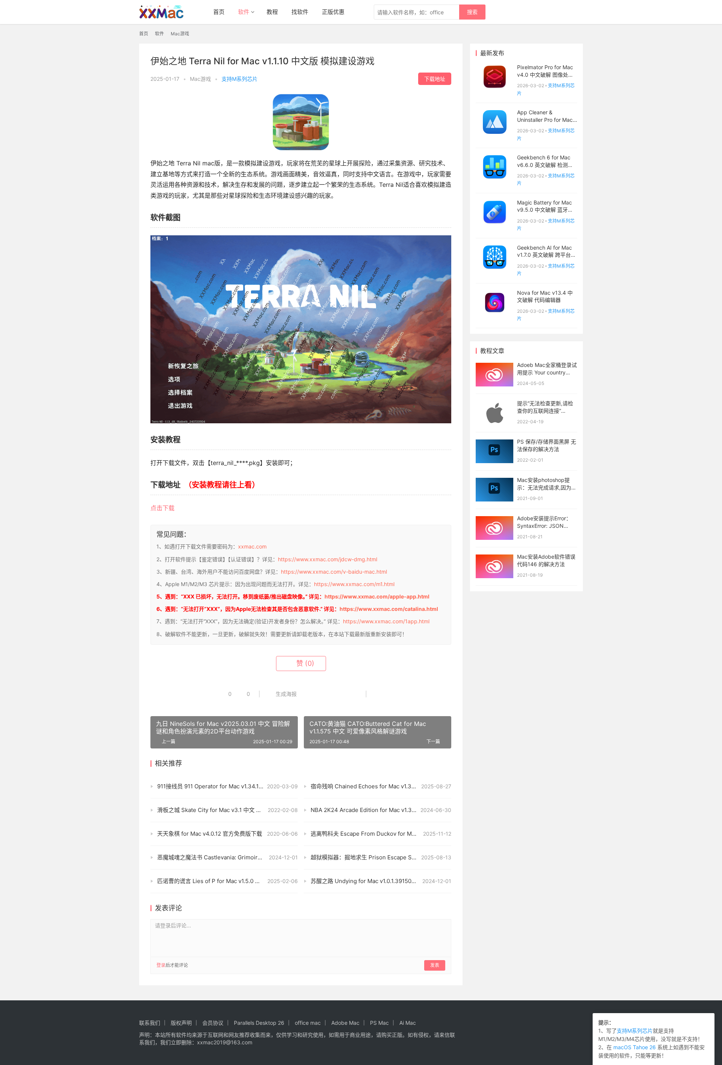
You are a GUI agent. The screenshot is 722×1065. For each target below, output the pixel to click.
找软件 (299, 11)
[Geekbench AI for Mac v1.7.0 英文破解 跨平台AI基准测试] (494, 257)
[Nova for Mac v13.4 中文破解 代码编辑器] (494, 302)
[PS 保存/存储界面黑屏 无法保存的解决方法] (494, 451)
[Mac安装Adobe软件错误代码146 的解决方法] (494, 566)
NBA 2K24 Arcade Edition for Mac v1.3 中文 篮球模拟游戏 (381, 810)
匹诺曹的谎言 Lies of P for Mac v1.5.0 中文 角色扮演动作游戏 (227, 881)
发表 (434, 965)
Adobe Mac (345, 1023)
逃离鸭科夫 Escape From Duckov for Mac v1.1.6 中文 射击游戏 (381, 833)
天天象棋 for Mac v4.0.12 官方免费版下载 (209, 833)
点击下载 (162, 508)
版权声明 (181, 1023)
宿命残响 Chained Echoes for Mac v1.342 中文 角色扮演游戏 (381, 786)
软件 (243, 11)
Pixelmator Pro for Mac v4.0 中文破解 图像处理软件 (545, 74)
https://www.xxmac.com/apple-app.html (377, 596)
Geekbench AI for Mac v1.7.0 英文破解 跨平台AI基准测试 (546, 254)
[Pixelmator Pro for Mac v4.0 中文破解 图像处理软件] (494, 77)
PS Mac (379, 1023)
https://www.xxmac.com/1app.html (386, 621)
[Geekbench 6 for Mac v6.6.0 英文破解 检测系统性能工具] (494, 167)
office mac (308, 1023)
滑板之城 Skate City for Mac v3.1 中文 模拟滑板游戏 (223, 810)
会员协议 (212, 1023)
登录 (160, 965)
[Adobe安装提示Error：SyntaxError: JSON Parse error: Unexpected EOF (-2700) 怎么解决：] (494, 528)
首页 (218, 11)
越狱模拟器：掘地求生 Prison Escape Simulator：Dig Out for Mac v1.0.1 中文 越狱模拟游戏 (381, 857)
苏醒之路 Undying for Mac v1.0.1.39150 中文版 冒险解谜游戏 (381, 881)
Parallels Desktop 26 (259, 1023)
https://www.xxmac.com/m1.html (354, 584)
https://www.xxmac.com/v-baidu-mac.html (334, 571)
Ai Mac (407, 1023)
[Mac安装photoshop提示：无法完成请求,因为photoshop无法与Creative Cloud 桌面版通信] (494, 489)
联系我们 (149, 1023)
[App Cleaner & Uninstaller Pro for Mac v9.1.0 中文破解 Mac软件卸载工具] (494, 122)
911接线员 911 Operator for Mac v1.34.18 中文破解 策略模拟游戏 (227, 786)
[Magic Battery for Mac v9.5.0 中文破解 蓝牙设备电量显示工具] (494, 212)
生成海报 (285, 694)
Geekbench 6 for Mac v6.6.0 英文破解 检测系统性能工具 (545, 164)
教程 (272, 11)
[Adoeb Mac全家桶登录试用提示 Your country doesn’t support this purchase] (494, 374)
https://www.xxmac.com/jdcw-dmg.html (327, 559)
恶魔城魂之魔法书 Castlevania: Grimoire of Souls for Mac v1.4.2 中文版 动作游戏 (227, 857)
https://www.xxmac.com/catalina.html (389, 609)
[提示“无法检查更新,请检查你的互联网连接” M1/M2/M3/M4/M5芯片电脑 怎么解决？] (494, 413)
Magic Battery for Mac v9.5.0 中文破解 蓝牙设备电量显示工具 (545, 209)
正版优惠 (333, 11)
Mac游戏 (200, 79)
